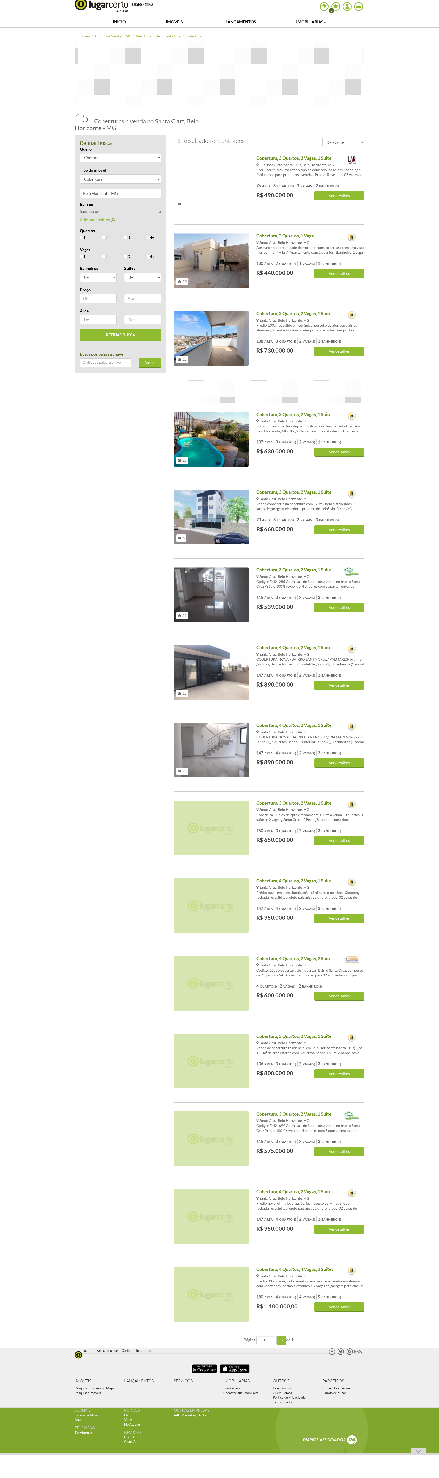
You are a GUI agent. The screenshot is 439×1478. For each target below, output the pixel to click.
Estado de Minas (334, 1393)
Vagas (85, 249)
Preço (85, 290)
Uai (126, 1415)
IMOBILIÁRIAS (236, 1381)
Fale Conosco (282, 1388)
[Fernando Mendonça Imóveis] (351, 571)
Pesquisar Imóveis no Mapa (95, 1388)
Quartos (87, 230)
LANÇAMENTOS (139, 1381)
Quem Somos (282, 1393)
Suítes (129, 268)
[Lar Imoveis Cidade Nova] (351, 160)
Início (119, 22)
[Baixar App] (204, 1374)
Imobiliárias (310, 22)
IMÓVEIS (83, 1381)
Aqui (78, 1420)
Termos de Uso (283, 1402)
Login (86, 1351)
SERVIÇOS (183, 1381)
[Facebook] (332, 1354)
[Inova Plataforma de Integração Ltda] (351, 237)
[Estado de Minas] (142, 4)
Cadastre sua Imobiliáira (241, 1393)
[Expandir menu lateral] (358, 6)
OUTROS (281, 1381)
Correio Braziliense (336, 1388)
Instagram (143, 1351)
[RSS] (354, 1354)
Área (84, 311)
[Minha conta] (347, 6)
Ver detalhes (339, 196)
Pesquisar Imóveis (88, 1393)
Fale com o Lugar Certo (113, 1351)
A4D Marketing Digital (190, 1415)
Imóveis (175, 22)
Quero (86, 149)
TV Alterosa (83, 1433)
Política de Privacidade (289, 1398)
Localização (91, 194)
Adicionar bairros (95, 219)
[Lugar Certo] (78, 1354)
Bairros (86, 204)
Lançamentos (241, 22)
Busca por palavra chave (101, 354)
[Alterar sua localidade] (324, 6)
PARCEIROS (333, 1381)
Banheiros (89, 268)
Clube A (130, 1442)
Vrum (128, 1420)
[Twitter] (341, 1354)
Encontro (130, 1437)
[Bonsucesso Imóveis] (351, 960)
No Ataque (132, 1424)
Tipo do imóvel (93, 170)
